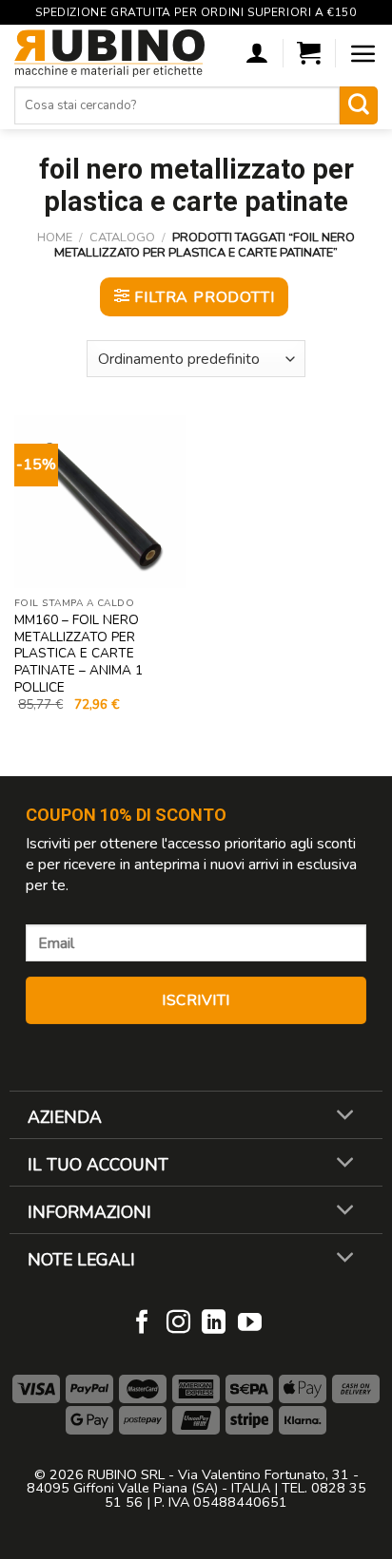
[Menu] (363, 53)
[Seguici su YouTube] (250, 1323)
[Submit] (359, 105)
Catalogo (122, 237)
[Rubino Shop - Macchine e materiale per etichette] (109, 53)
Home (54, 237)
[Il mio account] (256, 53)
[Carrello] (309, 53)
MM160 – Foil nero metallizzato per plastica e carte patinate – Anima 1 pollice (78, 653)
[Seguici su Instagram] (178, 1323)
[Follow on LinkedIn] (213, 1323)
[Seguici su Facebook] (142, 1323)
